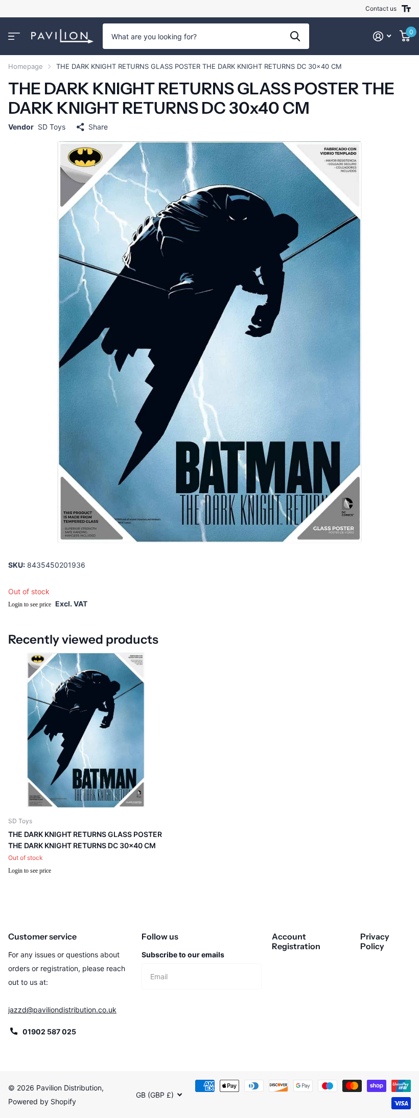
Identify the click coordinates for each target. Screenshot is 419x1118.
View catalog (14, 36)
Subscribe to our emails (183, 954)
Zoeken (295, 36)
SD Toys (51, 126)
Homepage (25, 66)
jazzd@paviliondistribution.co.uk (62, 1009)
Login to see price (29, 604)
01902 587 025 (49, 1031)
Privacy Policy (374, 941)
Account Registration (296, 941)
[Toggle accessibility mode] (406, 8)
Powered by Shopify (42, 1101)
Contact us (381, 8)
